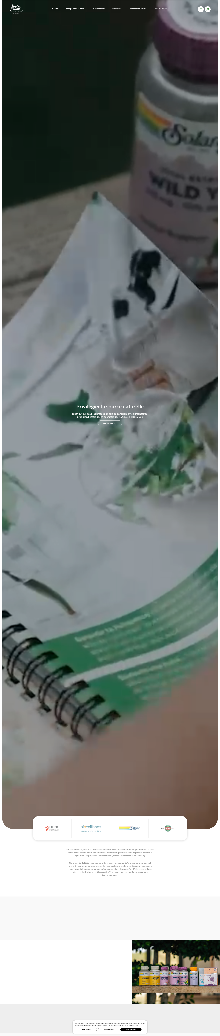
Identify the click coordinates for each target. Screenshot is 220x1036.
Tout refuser (86, 1029)
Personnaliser (109, 1029)
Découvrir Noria (109, 423)
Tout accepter (131, 1029)
